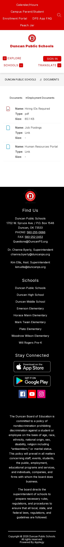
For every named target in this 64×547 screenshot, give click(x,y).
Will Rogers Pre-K (30, 342)
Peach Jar (27, 25)
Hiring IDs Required (37, 108)
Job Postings (33, 127)
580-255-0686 (36, 232)
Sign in (52, 58)
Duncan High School (30, 294)
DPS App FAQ (42, 18)
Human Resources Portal (41, 146)
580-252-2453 (34, 237)
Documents (51, 79)
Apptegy (39, 542)
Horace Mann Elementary (30, 315)
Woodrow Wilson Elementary (30, 335)
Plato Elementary (30, 329)
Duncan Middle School (30, 301)
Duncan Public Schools (20, 79)
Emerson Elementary (30, 308)
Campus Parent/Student (27, 11)
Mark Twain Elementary (30, 322)
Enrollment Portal (15, 18)
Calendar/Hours (27, 4)
